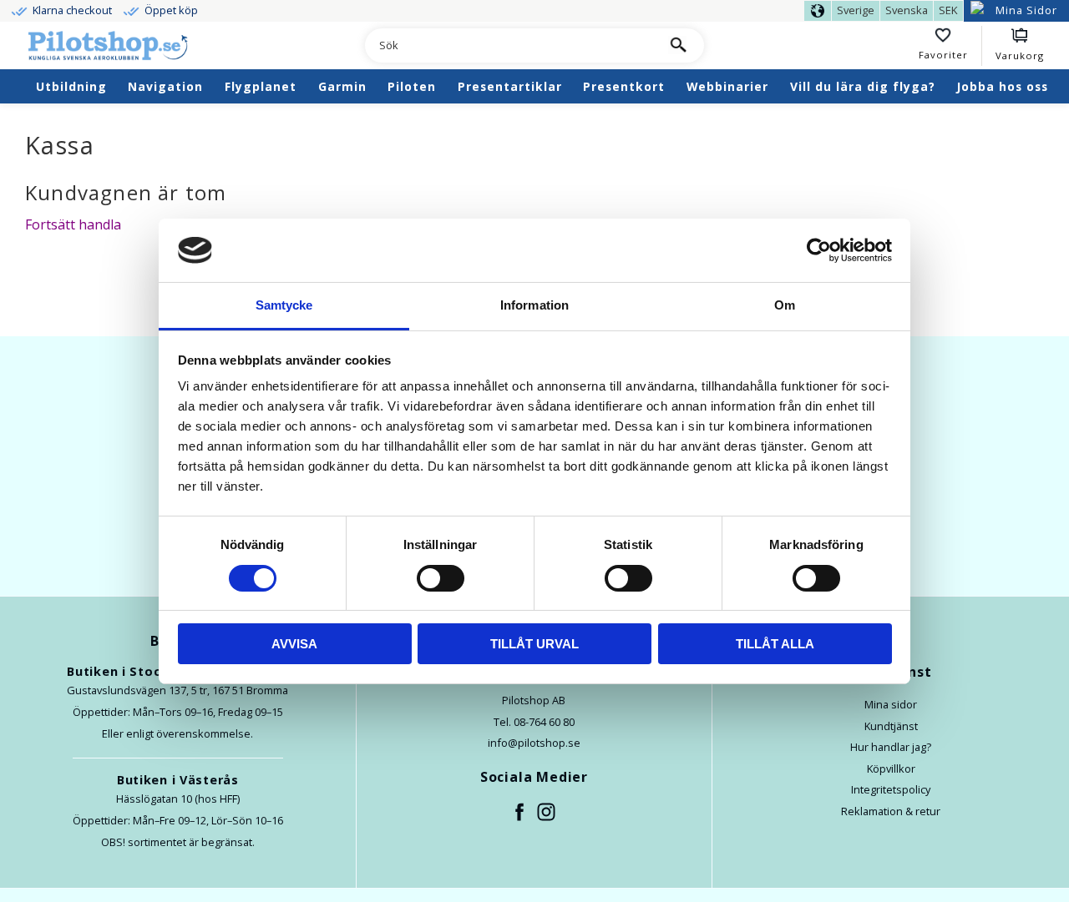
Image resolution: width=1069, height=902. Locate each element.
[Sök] (677, 45)
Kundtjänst (891, 725)
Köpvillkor (891, 768)
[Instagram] (547, 812)
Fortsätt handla (73, 224)
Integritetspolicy (890, 789)
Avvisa (294, 644)
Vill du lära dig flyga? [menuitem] (862, 86)
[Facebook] (520, 812)
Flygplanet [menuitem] (260, 86)
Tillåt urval (534, 644)
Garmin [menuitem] (342, 86)
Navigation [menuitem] (165, 86)
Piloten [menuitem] (412, 86)
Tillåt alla (775, 644)
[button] (950, 46)
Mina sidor (890, 704)
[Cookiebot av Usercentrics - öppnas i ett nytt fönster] (819, 250)
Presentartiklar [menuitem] (510, 86)
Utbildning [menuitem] (71, 86)
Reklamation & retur (890, 811)
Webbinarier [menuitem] (727, 86)
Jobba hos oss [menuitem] (1002, 86)
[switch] (440, 578)
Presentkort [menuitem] (624, 86)
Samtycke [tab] (284, 305)
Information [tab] (534, 305)
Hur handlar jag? (890, 746)
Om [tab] (784, 305)
